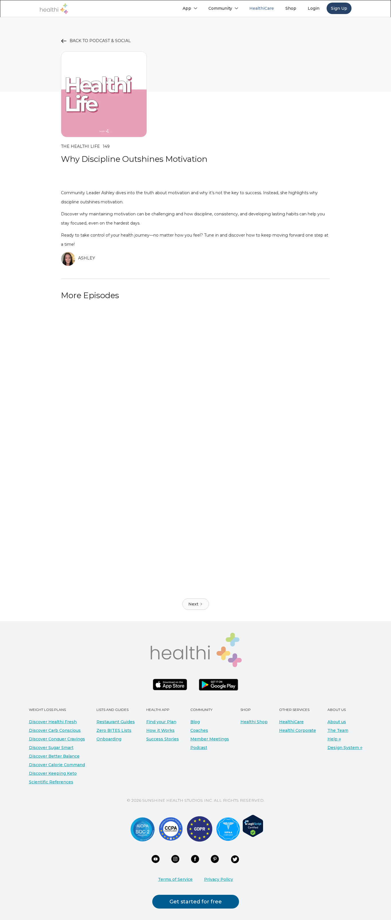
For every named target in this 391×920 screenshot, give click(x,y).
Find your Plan (161, 721)
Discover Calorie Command (57, 764)
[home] (54, 8)
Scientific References (51, 782)
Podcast (198, 747)
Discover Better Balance (54, 756)
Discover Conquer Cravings (57, 739)
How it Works (160, 730)
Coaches (199, 730)
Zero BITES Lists (113, 730)
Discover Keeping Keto (53, 773)
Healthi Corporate (297, 730)
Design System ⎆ (344, 747)
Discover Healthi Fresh (53, 721)
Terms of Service (175, 879)
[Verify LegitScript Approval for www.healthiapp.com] (252, 825)
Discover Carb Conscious (55, 730)
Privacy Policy (218, 879)
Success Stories (162, 739)
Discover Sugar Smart (51, 747)
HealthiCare (291, 721)
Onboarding (108, 739)
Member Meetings (209, 739)
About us (336, 721)
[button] (189, 8)
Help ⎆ (334, 739)
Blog (195, 721)
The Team (337, 730)
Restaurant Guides (115, 721)
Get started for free (195, 902)
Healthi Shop (254, 721)
